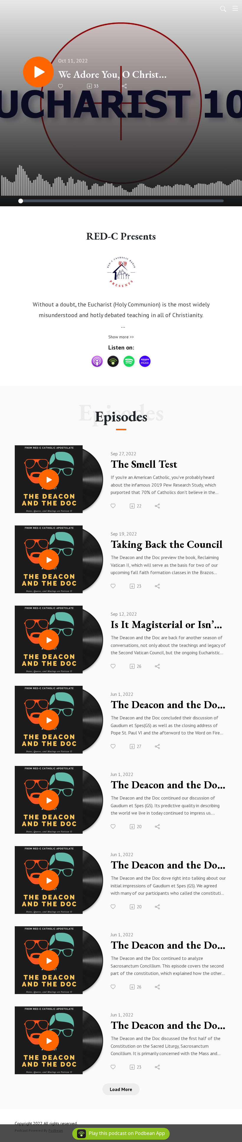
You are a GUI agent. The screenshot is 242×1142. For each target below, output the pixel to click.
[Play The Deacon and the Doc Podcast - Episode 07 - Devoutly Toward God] (48, 960)
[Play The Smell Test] (48, 479)
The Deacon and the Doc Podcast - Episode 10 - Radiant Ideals (168, 704)
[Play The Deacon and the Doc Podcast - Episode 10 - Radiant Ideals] (48, 720)
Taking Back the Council (167, 544)
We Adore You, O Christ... (112, 74)
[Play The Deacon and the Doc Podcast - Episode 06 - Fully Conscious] (48, 1040)
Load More (121, 1089)
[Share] (124, 86)
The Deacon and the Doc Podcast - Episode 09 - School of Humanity (168, 785)
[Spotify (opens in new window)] (129, 361)
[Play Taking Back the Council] (48, 559)
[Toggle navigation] (235, 8)
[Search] (223, 8)
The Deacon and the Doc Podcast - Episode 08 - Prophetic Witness (168, 865)
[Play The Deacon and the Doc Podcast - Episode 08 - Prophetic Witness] (48, 880)
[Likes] (61, 86)
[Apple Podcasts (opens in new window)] (97, 361)
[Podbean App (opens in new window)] (113, 361)
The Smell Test (144, 464)
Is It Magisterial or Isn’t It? (168, 624)
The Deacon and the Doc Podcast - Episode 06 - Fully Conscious (168, 1025)
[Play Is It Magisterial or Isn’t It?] (48, 639)
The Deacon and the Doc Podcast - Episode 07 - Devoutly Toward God (168, 945)
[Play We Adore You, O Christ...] (38, 72)
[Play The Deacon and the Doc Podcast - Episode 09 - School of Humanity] (48, 800)
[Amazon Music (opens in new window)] (145, 361)
